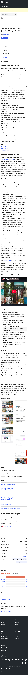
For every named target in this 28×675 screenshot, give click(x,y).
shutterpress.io (7, 260)
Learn (2, 631)
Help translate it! (23, 10)
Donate (17, 636)
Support (5, 57)
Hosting (3, 624)
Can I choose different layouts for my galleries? (7, 489)
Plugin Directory (5, 6)
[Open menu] (26, 2)
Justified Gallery (5, 150)
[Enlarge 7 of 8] (24, 451)
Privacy (3, 627)
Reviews (5, 46)
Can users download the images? (9, 494)
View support (14, 534)
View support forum (6, 599)
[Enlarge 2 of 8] (11, 415)
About (2, 619)
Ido (5, 656)
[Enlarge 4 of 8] (11, 437)
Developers (4, 636)
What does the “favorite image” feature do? (7, 503)
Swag (17, 638)
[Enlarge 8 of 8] (24, 459)
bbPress (4, 648)
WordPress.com (6, 643)
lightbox (24, 559)
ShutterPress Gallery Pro (7, 159)
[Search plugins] (15, 14)
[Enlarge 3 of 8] (11, 428)
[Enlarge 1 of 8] (11, 402)
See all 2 (25, 556)
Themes (17, 622)
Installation (5, 50)
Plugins (16, 624)
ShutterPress (6, 34)
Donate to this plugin (6, 611)
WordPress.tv (5, 638)
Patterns (17, 627)
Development (6, 53)
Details (4, 43)
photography (23, 562)
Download (4, 37)
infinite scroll (19, 559)
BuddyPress (5, 650)
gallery (14, 559)
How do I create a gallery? (8, 484)
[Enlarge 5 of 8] (24, 402)
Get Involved (18, 631)
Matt (3, 645)
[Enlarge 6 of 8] (24, 430)
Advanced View (5, 566)
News (2, 622)
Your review (4, 589)
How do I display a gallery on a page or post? (7, 498)
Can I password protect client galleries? (11, 508)
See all (25, 589)
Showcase (17, 619)
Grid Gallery (4, 146)
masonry (18, 562)
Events (16, 634)
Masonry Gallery (5, 148)
